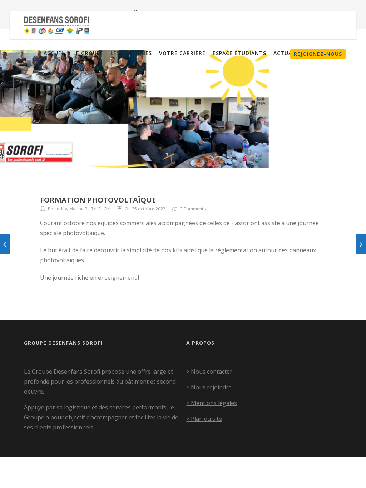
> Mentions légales (211, 403)
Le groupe (88, 53)
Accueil (55, 53)
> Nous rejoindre (209, 387)
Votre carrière (182, 53)
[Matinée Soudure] (361, 244)
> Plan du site (204, 419)
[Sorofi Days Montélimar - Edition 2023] (5, 244)
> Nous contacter (209, 371)
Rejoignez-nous (318, 53)
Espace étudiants (239, 53)
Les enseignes (131, 53)
